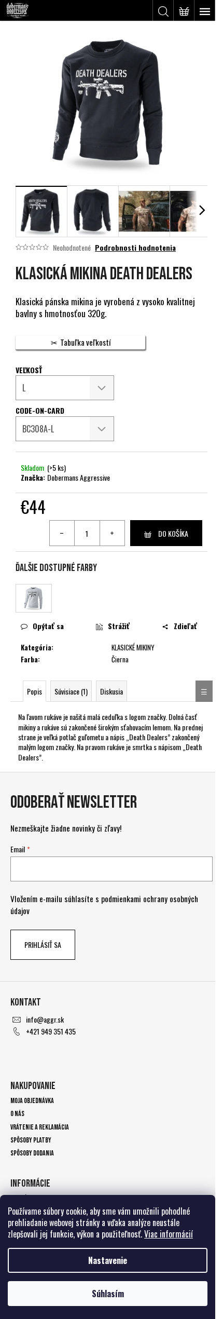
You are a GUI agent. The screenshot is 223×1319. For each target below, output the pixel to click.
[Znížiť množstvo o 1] (62, 533)
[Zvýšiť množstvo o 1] (112, 533)
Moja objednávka (32, 1101)
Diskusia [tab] (111, 691)
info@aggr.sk (45, 1019)
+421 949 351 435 (51, 1031)
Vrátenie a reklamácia (39, 1127)
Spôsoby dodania (32, 1153)
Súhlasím (108, 1293)
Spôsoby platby (30, 1140)
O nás (17, 1114)
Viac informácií (168, 1234)
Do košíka (173, 533)
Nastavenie (107, 1260)
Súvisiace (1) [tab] (71, 691)
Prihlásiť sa (42, 944)
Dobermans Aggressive (78, 477)
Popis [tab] (34, 691)
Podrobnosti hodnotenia (135, 247)
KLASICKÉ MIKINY (133, 647)
